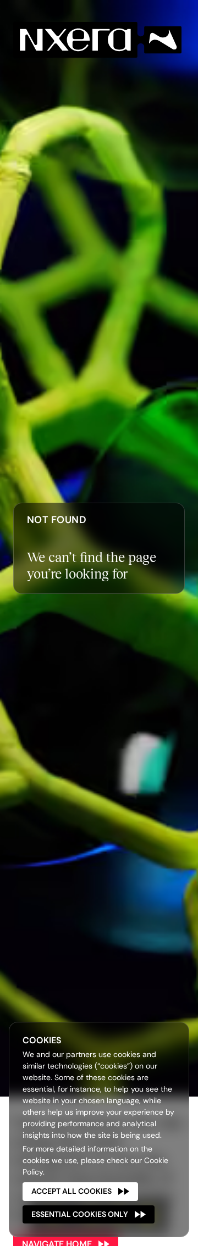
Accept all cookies (71, 1191)
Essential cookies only (79, 1214)
